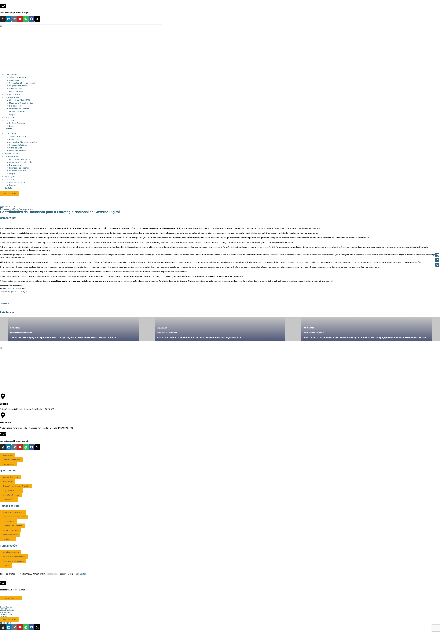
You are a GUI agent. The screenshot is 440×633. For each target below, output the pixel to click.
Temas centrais (12, 156)
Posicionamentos (12, 153)
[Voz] (437, 260)
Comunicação (11, 179)
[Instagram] (3, 19)
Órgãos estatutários (18, 145)
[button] (220, 607)
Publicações (10, 176)
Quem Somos (11, 133)
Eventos (12, 185)
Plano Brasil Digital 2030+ (20, 159)
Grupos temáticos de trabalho (23, 142)
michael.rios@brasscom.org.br (14, 291)
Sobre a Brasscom (17, 136)
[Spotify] (26, 19)
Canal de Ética (15, 148)
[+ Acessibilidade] (437, 265)
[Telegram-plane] (14, 19)
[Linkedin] (8, 19)
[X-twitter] (37, 19)
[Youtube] (20, 19)
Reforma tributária (17, 170)
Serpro (12, 173)
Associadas (14, 139)
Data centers (15, 165)
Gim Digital (81, 574)
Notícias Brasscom (17, 182)
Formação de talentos (19, 168)
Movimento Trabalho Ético (21, 162)
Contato (8, 188)
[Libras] (437, 255)
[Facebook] (31, 19)
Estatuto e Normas (17, 150)
